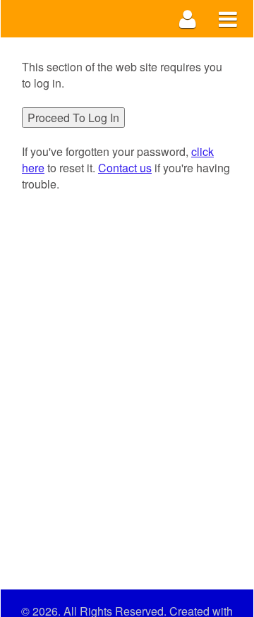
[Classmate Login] (188, 18)
